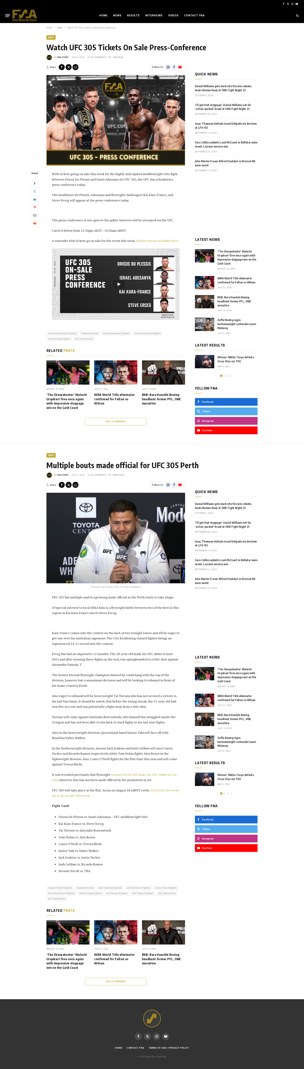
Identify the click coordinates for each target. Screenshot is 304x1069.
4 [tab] (231, 376)
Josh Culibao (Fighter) (138, 888)
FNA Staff (62, 57)
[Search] (297, 16)
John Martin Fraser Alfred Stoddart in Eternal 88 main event (225, 163)
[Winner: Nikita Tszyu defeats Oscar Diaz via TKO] (204, 361)
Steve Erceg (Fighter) (59, 339)
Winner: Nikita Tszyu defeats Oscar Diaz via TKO (235, 359)
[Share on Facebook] (62, 67)
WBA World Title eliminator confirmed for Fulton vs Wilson (114, 399)
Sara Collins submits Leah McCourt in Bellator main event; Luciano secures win (226, 144)
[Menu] (7, 16)
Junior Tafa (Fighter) (166, 888)
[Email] (35, 215)
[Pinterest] (35, 207)
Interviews (154, 15)
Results (133, 15)
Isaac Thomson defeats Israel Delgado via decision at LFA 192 (226, 125)
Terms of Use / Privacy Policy (169, 1047)
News (117, 15)
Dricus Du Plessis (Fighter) (62, 333)
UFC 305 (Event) (56, 898)
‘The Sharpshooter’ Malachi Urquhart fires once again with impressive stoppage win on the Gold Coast (66, 401)
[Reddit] (35, 223)
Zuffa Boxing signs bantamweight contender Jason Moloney (236, 324)
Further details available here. (158, 241)
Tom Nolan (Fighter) (142, 893)
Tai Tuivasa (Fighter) (117, 893)
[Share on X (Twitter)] (69, 67)
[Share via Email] (75, 67)
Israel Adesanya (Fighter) (116, 333)
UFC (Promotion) (84, 339)
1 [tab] (221, 376)
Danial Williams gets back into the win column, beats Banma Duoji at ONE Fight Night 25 (223, 88)
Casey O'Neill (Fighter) (60, 888)
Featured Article (89, 333)
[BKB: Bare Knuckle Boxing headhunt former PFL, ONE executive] (163, 372)
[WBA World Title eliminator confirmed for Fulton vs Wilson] (115, 372)
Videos (173, 15)
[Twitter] (35, 191)
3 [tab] (228, 376)
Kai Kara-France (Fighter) (147, 333)
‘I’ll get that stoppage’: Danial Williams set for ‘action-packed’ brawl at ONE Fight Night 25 (223, 107)
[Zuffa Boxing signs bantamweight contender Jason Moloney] (204, 324)
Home (103, 15)
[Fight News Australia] (24, 15)
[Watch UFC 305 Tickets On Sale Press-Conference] (115, 120)
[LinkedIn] (35, 199)
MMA (51, 37)
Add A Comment (116, 421)
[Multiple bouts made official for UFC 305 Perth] (115, 538)
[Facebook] (35, 183)
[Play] (119, 284)
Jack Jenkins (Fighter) (110, 888)
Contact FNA (194, 15)
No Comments (98, 57)
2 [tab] (224, 376)
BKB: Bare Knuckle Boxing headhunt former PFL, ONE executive (161, 399)
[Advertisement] (226, 204)
